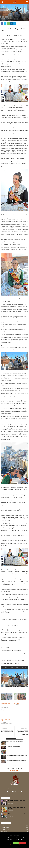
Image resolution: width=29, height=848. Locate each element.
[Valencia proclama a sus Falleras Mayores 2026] (3, 743)
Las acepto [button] (15, 843)
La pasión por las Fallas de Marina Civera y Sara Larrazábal (6, 703)
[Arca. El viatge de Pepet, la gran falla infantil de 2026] (4, 809)
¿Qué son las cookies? (14, 844)
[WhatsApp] (8, 23)
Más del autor (19, 738)
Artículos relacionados (11, 738)
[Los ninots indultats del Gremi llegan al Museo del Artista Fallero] (4, 802)
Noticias (2, 825)
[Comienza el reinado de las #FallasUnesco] (20, 696)
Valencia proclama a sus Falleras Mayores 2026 (14, 741)
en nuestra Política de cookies (14, 840)
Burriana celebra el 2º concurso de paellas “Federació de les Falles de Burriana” (22, 732)
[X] (5, 23)
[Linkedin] (11, 23)
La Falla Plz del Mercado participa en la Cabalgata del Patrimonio (6, 719)
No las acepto (22, 843)
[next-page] (15, 765)
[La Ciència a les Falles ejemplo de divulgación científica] (3, 752)
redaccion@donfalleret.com (17, 788)
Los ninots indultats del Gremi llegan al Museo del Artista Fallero (17, 801)
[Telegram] (14, 23)
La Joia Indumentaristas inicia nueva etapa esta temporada (7, 731)
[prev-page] (13, 765)
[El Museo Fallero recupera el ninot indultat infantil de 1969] (4, 815)
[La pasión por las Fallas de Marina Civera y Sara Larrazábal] (6, 696)
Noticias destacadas (5, 829)
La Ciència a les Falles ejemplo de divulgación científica (16, 750)
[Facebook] (2, 23)
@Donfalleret (14, 770)
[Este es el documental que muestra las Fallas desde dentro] (3, 757)
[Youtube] (21, 791)
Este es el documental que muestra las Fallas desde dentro (16, 755)
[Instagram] (10, 791)
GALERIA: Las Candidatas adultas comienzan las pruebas (16, 760)
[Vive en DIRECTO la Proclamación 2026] (3, 747)
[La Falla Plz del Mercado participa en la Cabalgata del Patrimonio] (6, 712)
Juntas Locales (4, 831)
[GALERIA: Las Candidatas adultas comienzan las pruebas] (3, 761)
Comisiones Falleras (5, 827)
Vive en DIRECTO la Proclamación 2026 (13, 746)
